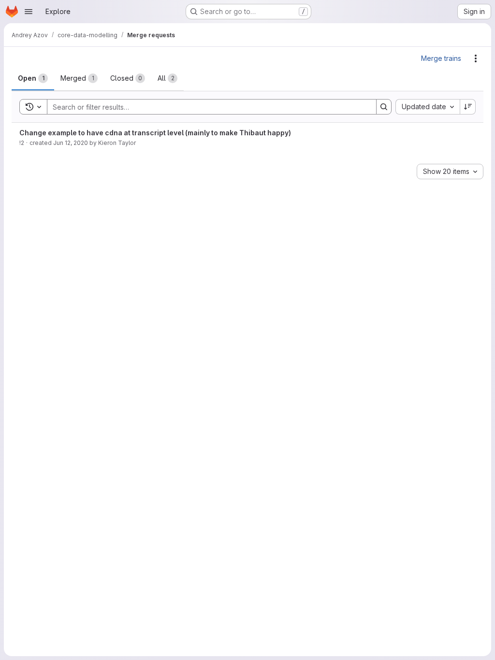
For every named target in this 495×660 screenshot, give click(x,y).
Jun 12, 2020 (70, 142)
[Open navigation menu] (28, 11)
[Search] (384, 107)
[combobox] (427, 107)
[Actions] (475, 58)
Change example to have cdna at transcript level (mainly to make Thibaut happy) (155, 133)
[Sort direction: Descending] (468, 107)
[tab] (33, 78)
